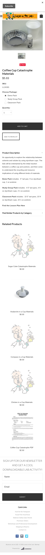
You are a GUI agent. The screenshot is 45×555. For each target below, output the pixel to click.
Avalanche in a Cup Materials (22, 312)
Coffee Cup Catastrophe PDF (22, 447)
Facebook (17, 536)
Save (23, 65)
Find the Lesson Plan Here (13, 206)
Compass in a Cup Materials (22, 357)
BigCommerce (27, 548)
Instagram (22, 536)
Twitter (26, 536)
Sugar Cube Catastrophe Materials (22, 266)
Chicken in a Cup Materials (21, 402)
